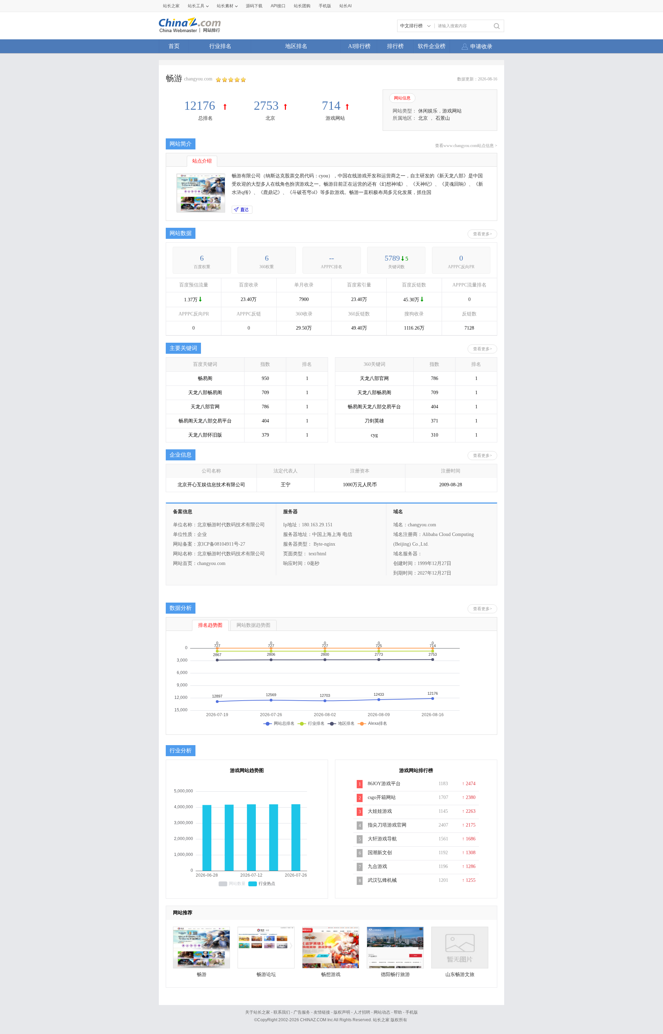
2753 (266, 106)
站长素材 (225, 5)
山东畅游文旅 (459, 974)
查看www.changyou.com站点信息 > (466, 145)
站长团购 (302, 5)
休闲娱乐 (428, 111)
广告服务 (302, 1012)
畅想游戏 (330, 974)
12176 (201, 106)
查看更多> (482, 234)
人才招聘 (362, 1012)
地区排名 (296, 46)
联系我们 (281, 1012)
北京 (270, 118)
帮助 (398, 1012)
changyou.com (198, 78)
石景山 (442, 118)
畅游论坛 (266, 974)
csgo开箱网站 (382, 797)
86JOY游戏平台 (384, 783)
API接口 (278, 5)
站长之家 (171, 5)
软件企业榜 (431, 46)
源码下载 (254, 5)
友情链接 (322, 1012)
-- (331, 258)
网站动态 (382, 1012)
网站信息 (402, 98)
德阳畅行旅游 (395, 974)
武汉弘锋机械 (382, 880)
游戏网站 (335, 118)
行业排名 (220, 46)
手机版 (411, 1012)
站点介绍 (202, 161)
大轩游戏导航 (382, 838)
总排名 (205, 118)
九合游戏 (377, 866)
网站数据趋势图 (253, 625)
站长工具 (196, 5)
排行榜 (395, 46)
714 (331, 106)
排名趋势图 (210, 625)
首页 (174, 46)
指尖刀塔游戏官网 (387, 825)
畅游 (201, 974)
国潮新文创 (380, 852)
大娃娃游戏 (380, 811)
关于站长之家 (257, 1012)
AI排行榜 (359, 46)
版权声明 (342, 1012)
